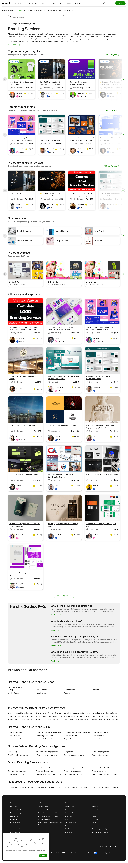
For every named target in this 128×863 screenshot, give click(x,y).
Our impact (96, 819)
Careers (94, 816)
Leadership (96, 810)
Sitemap (111, 853)
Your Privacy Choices (88, 853)
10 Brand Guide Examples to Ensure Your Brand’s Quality (22, 787)
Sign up (120, 3)
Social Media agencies (100, 755)
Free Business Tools (71, 829)
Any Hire (13, 826)
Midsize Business (14, 693)
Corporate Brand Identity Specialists (77, 732)
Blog (66, 819)
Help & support (70, 806)
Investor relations (98, 813)
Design (14, 24)
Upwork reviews (70, 813)
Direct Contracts (15, 832)
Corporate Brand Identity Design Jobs (105, 768)
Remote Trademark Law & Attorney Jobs (106, 774)
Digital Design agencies (100, 752)
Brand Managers (98, 736)
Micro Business (69, 690)
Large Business (41, 693)
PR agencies (68, 752)
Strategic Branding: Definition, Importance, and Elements (78, 787)
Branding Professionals (44, 739)
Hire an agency (15, 816)
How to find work (43, 806)
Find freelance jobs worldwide (48, 813)
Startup (10, 690)
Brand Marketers (98, 739)
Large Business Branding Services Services (78, 713)
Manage (43, 855)
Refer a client (69, 826)
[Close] (46, 836)
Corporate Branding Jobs (17, 771)
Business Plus (15, 822)
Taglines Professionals (72, 739)
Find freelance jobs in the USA (48, 816)
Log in (111, 3)
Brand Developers (70, 736)
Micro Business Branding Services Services (78, 716)
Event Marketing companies (18, 755)
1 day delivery (78, 199)
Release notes (69, 832)
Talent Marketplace (16, 810)
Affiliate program (70, 822)
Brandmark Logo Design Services (20, 720)
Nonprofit (95, 690)
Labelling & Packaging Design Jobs (48, 774)
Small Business (41, 690)
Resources (68, 816)
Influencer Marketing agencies (46, 755)
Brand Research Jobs (99, 771)
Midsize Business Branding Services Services (50, 716)
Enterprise (13, 819)
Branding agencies (14, 752)
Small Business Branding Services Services (106, 716)
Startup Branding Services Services (48, 713)
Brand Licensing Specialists (18, 739)
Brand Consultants (14, 736)
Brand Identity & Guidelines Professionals (50, 732)
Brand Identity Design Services (47, 720)
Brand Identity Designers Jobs (74, 768)
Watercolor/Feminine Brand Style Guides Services (106, 720)
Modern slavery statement (101, 832)
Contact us (95, 826)
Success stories (70, 810)
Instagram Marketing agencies (47, 752)
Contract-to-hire (15, 829)
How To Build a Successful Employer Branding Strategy (106, 787)
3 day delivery (47, 143)
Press (94, 822)
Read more (55, 615)
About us (95, 806)
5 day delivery (56, 382)
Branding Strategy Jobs (72, 771)
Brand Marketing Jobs (16, 774)
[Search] (104, 3)
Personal (67, 693)
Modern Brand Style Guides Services (77, 720)
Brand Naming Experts (100, 732)
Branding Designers (15, 732)
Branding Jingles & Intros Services (20, 713)
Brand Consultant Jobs (44, 768)
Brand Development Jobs (45, 771)
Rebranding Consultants (44, 736)
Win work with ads (44, 819)
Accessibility (103, 853)
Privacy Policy (55, 853)
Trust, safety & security (99, 829)
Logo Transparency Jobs (73, 774)
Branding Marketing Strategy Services (21, 716)
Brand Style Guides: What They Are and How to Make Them (50, 787)
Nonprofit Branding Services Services (105, 713)
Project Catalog (7, 10)
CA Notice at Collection (70, 853)
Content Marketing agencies (74, 755)
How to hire (14, 806)
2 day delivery (17, 88)
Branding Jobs (13, 768)
